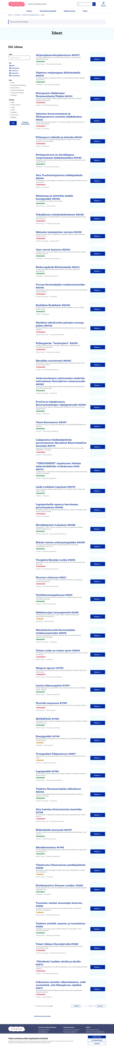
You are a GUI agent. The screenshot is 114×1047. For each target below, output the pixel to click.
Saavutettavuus (43, 1032)
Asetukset (97, 1043)
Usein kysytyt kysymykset (71, 1030)
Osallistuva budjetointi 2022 (30, 15)
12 (94, 1006)
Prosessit (17, 15)
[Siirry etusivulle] (21, 1028)
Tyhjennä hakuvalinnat (25, 123)
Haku (10, 54)
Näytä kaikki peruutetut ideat (42, 1016)
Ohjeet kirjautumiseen (92, 1030)
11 (92, 1006)
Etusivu (10, 15)
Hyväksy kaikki (97, 1037)
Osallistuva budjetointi (70, 1032)
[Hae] (93, 4)
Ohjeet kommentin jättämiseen (95, 1032)
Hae (13, 123)
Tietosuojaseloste (43, 1030)
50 (51, 1006)
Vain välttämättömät (96, 1040)
